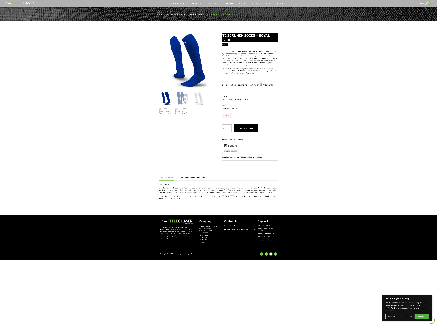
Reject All (408, 317)
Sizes (224, 105)
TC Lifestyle (242, 3)
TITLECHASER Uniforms (177, 3)
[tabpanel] (218, 193)
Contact (280, 3)
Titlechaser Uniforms (208, 226)
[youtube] (271, 254)
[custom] (275, 254)
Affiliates (268, 3)
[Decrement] (223, 128)
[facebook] (261, 254)
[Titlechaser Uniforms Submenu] (218, 226)
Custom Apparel (197, 3)
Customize (392, 317)
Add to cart (249, 128)
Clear (227, 115)
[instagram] (266, 254)
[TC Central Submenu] (261, 4)
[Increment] (230, 128)
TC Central (255, 3)
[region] (407, 308)
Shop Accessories (214, 3)
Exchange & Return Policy (265, 230)
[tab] (166, 178)
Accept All (422, 317)
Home (160, 14)
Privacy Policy (264, 237)
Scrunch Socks (195, 14)
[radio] (224, 99)
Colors (225, 96)
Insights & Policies (265, 226)
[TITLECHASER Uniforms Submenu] (187, 4)
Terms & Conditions (265, 240)
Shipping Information (266, 234)
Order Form (229, 3)
